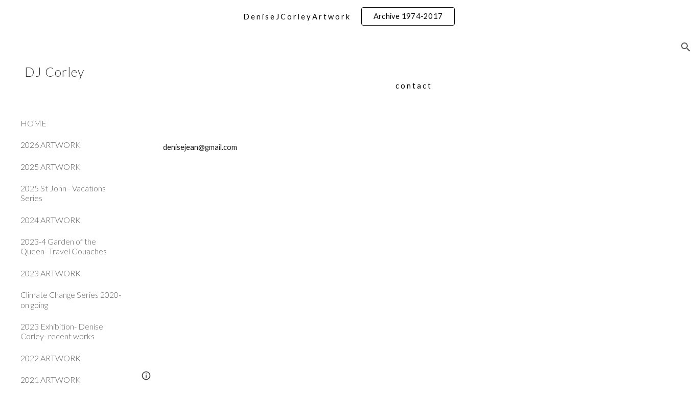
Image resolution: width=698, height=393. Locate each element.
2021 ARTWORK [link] (50, 379)
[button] (685, 47)
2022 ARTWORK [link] (50, 358)
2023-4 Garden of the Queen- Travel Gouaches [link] (63, 246)
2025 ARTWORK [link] (50, 166)
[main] (413, 86)
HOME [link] (33, 123)
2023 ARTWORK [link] (50, 273)
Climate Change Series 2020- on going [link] (70, 299)
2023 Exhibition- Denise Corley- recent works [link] (61, 331)
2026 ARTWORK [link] (50, 144)
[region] (349, 16)
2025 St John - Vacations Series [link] (63, 193)
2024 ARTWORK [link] (50, 220)
